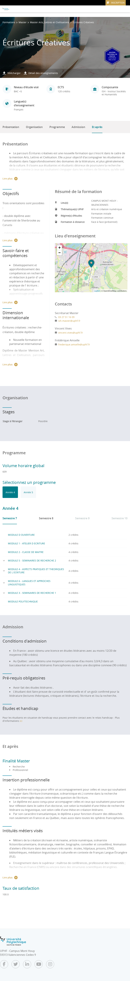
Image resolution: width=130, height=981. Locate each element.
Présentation (11, 127)
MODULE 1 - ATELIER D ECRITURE (26, 543)
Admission (78, 127)
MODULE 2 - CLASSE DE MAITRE (26, 552)
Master (23, 22)
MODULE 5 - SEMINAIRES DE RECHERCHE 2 (32, 560)
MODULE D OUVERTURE (21, 534)
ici (21, 720)
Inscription (118, 2)
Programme (57, 127)
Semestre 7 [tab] (10, 518)
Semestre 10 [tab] (119, 518)
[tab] (10, 492)
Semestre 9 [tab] (82, 518)
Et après (97, 127)
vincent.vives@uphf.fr (70, 332)
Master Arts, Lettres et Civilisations (49, 22)
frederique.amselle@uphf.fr (74, 344)
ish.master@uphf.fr (69, 320)
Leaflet (97, 290)
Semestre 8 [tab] (46, 518)
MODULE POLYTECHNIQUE (23, 601)
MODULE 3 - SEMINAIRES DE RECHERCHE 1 (32, 592)
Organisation (34, 127)
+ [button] (59, 248)
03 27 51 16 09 (66, 317)
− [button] (59, 253)
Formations (9, 22)
